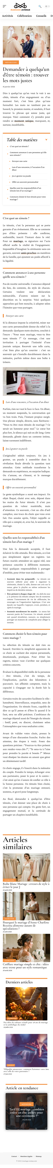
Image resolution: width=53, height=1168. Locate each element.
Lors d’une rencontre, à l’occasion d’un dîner (28, 168)
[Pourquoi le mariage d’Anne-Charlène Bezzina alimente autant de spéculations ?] (26, 906)
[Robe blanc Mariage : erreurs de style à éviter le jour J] (26, 867)
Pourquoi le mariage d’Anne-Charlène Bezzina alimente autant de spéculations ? (26, 925)
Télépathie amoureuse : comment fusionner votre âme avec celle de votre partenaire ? (26, 1070)
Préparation (11, 62)
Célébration (9, 880)
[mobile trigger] (5, 6)
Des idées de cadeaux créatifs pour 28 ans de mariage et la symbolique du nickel (26, 1023)
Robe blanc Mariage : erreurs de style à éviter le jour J (26, 885)
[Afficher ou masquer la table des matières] (42, 140)
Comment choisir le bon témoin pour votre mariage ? (28, 198)
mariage (18, 241)
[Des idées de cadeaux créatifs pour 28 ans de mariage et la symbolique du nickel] (26, 1003)
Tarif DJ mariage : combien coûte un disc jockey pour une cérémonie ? (26, 1112)
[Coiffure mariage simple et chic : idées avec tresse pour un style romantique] (26, 948)
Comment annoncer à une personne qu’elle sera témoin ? (28, 153)
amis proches (28, 252)
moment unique (23, 120)
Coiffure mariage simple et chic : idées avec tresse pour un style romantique (26, 965)
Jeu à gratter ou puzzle (21, 176)
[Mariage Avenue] (20, 6)
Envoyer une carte (19, 161)
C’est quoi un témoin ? (19, 146)
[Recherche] (40, 6)
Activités (26, 1104)
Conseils (11, 1065)
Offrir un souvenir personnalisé (25, 182)
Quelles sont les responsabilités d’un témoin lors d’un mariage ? (25, 189)
